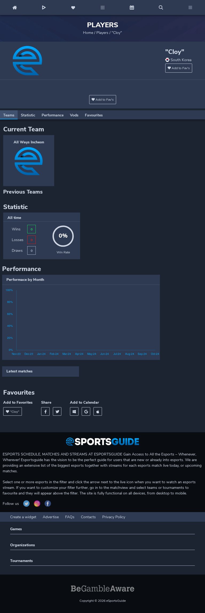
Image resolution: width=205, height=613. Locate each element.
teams (8, 115)
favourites (94, 115)
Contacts (88, 517)
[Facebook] (45, 411)
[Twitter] (57, 411)
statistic (28, 115)
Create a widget (23, 517)
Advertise (51, 517)
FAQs (69, 517)
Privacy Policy (113, 517)
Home (88, 32)
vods (74, 115)
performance (53, 115)
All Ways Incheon (29, 142)
